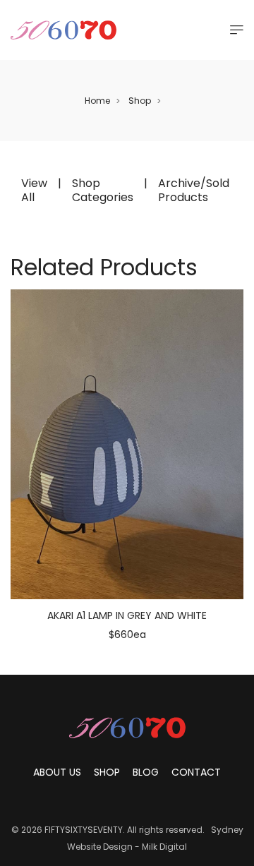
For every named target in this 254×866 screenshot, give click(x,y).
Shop (139, 101)
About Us (57, 772)
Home (97, 101)
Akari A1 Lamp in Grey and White (127, 615)
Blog (146, 772)
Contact (196, 772)
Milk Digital (164, 847)
